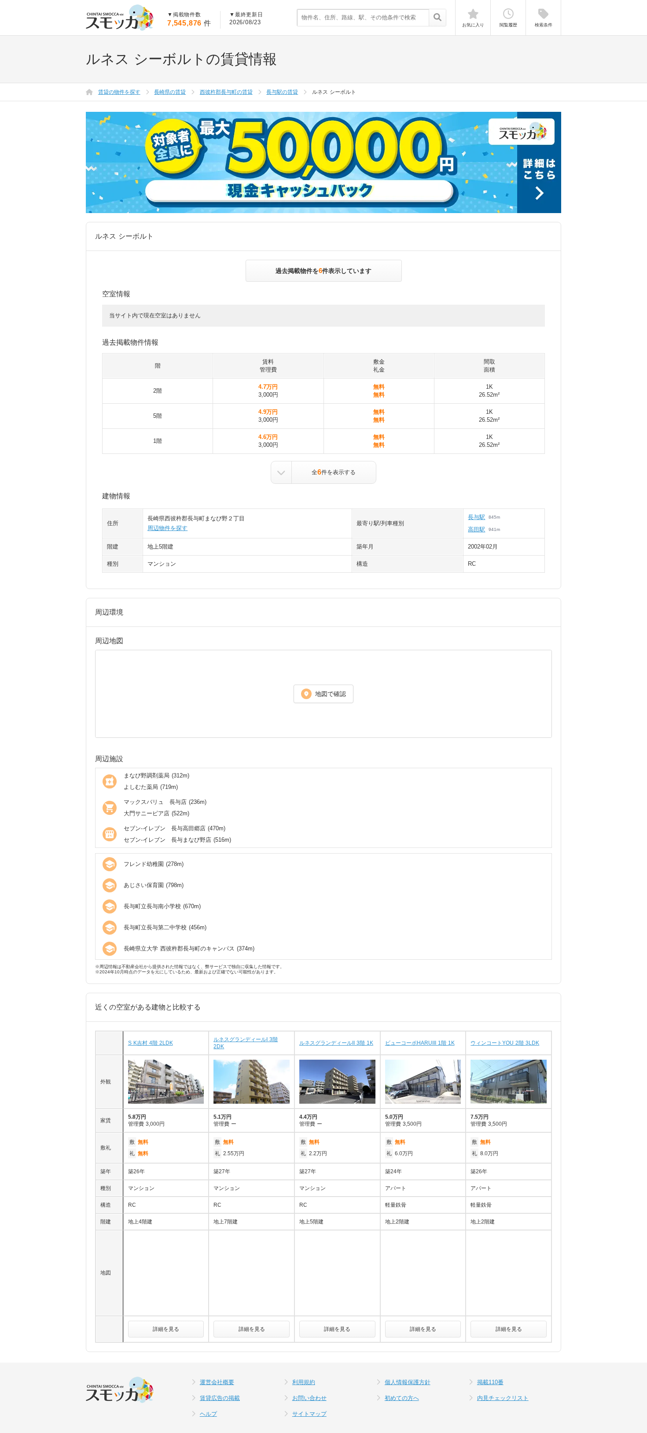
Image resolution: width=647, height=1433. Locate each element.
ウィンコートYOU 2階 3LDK (505, 1043)
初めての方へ (402, 1398)
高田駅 (476, 529)
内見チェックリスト (503, 1398)
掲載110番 (490, 1382)
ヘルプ (208, 1414)
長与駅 (476, 517)
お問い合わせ (309, 1398)
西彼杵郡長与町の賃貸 (226, 92)
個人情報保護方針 (407, 1382)
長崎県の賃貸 (170, 92)
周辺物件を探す (167, 528)
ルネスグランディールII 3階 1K (336, 1043)
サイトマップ (309, 1414)
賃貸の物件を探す (119, 92)
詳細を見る (166, 1329)
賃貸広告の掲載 (220, 1398)
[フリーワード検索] (437, 18)
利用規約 (303, 1382)
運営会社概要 (217, 1382)
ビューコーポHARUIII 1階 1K (420, 1043)
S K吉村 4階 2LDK (150, 1043)
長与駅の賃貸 (282, 92)
